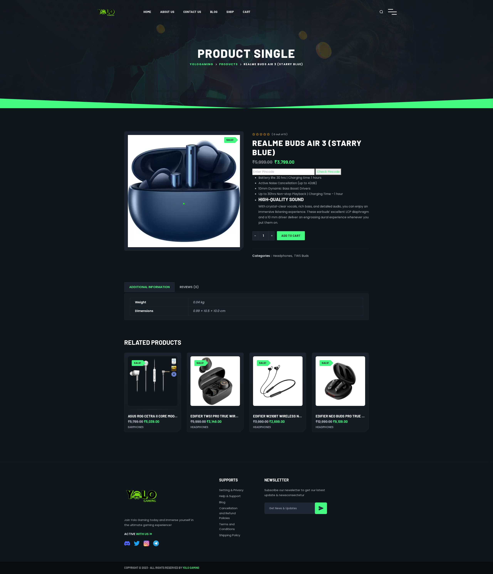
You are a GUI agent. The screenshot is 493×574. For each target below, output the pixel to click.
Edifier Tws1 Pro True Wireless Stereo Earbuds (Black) (239, 416)
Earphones (135, 427)
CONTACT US (192, 11)
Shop (230, 11)
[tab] (149, 287)
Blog (214, 11)
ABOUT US (167, 11)
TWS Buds (301, 256)
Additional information (149, 287)
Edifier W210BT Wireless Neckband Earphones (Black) (300, 416)
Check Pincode (328, 171)
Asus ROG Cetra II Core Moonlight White (162, 416)
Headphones (282, 256)
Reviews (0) (189, 287)
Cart (247, 11)
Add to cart (291, 235)
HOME (147, 11)
